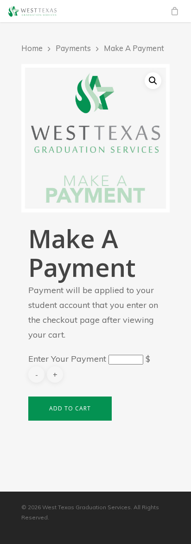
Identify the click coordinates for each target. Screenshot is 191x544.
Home (32, 48)
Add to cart (70, 408)
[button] (153, 80)
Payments (73, 48)
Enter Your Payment (67, 358)
